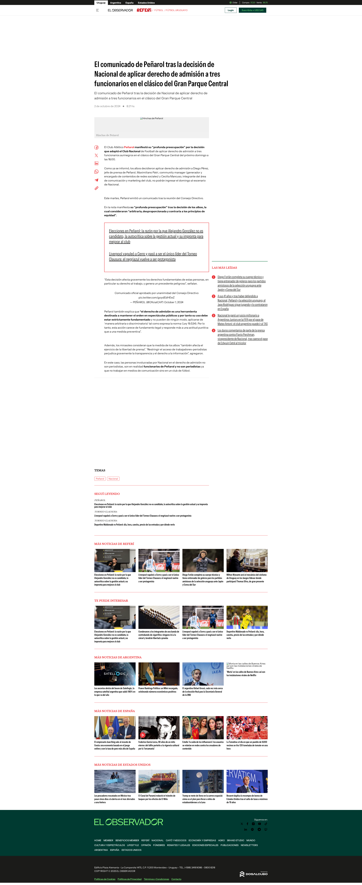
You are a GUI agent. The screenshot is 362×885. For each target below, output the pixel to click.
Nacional (113, 478)
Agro (221, 840)
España (129, 2)
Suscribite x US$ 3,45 (252, 10)
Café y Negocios (176, 840)
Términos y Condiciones (156, 879)
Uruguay (101, 2)
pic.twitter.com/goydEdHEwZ (157, 297)
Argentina (115, 2)
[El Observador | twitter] (242, 824)
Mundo (250, 840)
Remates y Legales (178, 845)
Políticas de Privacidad (130, 879)
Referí (145, 840)
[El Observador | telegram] (259, 829)
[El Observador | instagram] (253, 824)
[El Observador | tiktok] (266, 824)
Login (231, 10)
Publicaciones (230, 845)
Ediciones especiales (205, 845)
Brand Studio (235, 840)
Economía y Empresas (202, 840)
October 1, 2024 (173, 302)
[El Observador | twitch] (266, 829)
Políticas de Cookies (104, 879)
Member (108, 840)
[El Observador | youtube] (259, 824)
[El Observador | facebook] (247, 824)
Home (97, 840)
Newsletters (249, 845)
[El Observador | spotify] (252, 829)
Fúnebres (159, 845)
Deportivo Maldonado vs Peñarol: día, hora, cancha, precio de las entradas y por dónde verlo (134, 524)
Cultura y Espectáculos (109, 845)
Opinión (146, 845)
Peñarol (129, 147)
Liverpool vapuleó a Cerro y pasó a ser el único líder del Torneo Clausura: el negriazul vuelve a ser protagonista (142, 515)
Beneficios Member (127, 840)
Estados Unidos (146, 2)
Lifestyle (133, 845)
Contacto (176, 879)
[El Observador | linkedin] (245, 829)
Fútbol (158, 10)
